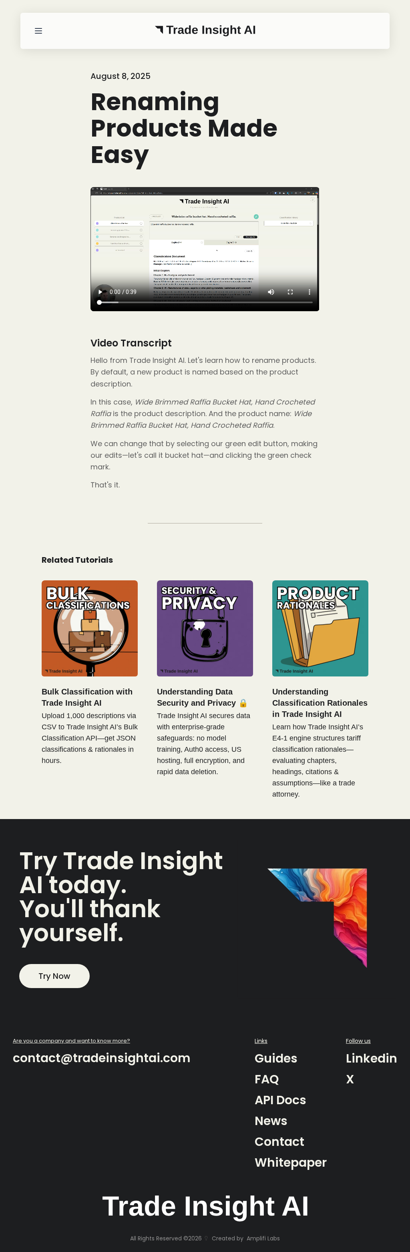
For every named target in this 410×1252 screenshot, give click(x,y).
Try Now (54, 976)
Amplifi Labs (263, 1238)
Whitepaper (291, 1162)
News (271, 1120)
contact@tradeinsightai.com (102, 1058)
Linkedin (371, 1058)
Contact (279, 1141)
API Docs (280, 1100)
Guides (276, 1058)
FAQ (267, 1079)
